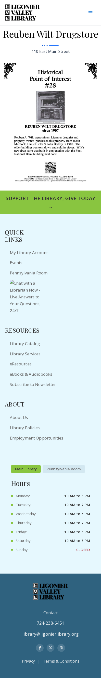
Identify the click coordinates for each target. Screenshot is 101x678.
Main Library (26, 468)
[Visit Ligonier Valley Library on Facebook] (40, 648)
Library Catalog (25, 343)
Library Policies (25, 427)
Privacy (28, 661)
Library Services (25, 354)
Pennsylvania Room (29, 273)
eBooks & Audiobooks (31, 374)
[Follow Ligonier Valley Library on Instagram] (61, 648)
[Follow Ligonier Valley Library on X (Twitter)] (50, 648)
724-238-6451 (50, 623)
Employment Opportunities (36, 438)
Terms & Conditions (61, 661)
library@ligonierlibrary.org (50, 634)
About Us (19, 417)
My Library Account (29, 252)
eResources (21, 364)
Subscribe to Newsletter (33, 384)
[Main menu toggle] (90, 12)
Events (16, 262)
